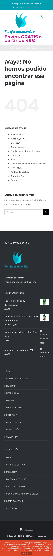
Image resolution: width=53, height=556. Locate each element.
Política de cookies (20, 172)
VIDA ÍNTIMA (12, 437)
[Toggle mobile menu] (47, 15)
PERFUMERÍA (12, 429)
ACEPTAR (26, 554)
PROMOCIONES (13, 422)
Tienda (14, 180)
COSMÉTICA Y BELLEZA (17, 378)
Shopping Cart (18, 176)
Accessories (17, 134)
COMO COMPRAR (14, 501)
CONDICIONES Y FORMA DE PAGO (22, 493)
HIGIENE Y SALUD (14, 407)
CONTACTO (11, 508)
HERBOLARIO (12, 393)
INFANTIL (10, 400)
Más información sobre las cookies (28, 163)
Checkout (15, 143)
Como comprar (18, 147)
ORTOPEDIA (11, 415)
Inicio (13, 159)
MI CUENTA (11, 472)
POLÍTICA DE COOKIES (16, 479)
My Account (17, 167)
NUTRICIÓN (11, 386)
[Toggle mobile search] (41, 15)
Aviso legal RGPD (19, 138)
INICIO (9, 457)
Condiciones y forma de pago (25, 151)
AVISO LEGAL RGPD (15, 486)
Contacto (15, 155)
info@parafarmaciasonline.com (26, 3)
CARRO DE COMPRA (15, 464)
